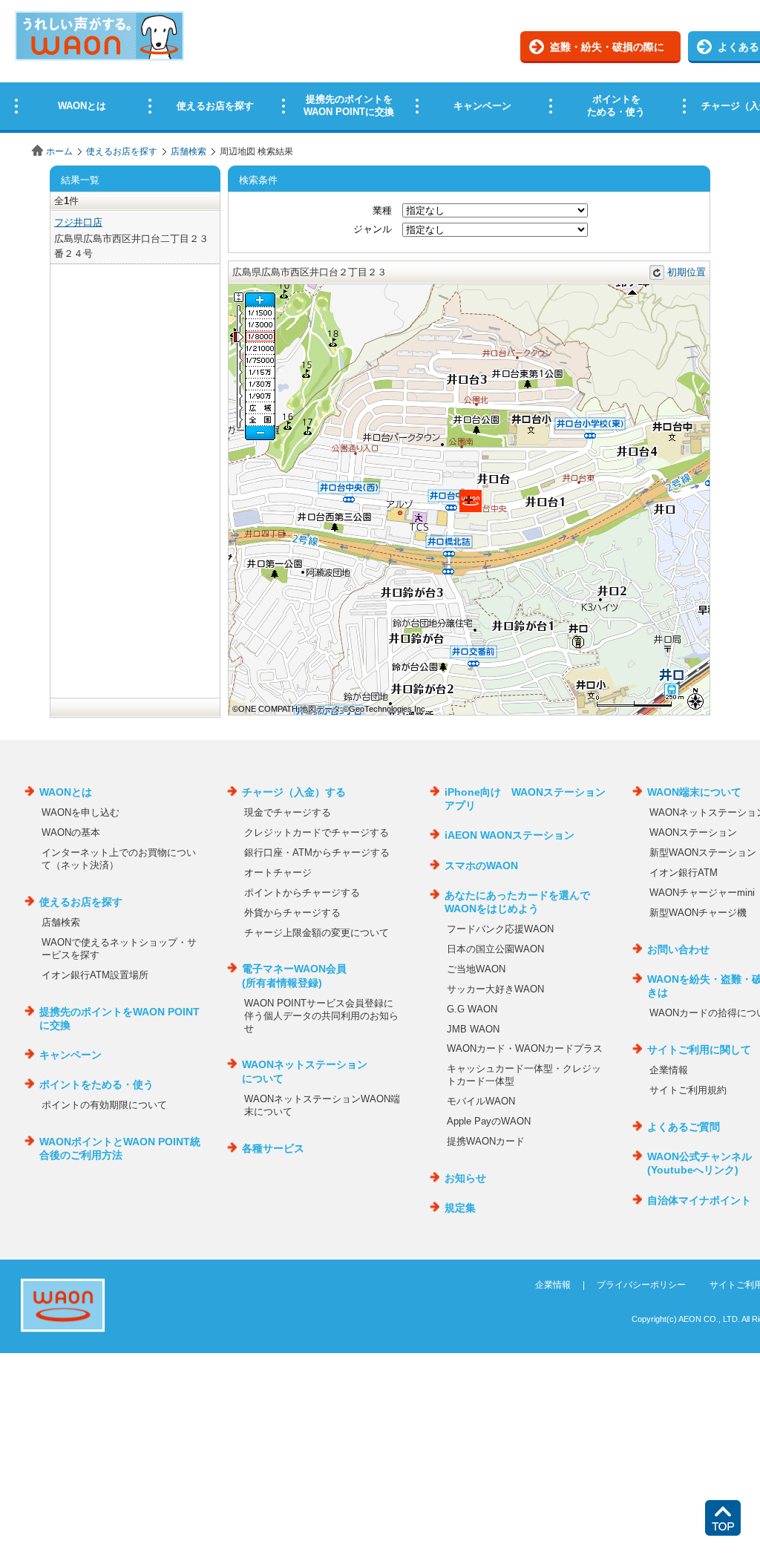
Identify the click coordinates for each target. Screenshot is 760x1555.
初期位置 (686, 272)
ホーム (59, 151)
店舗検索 (188, 151)
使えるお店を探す (121, 151)
